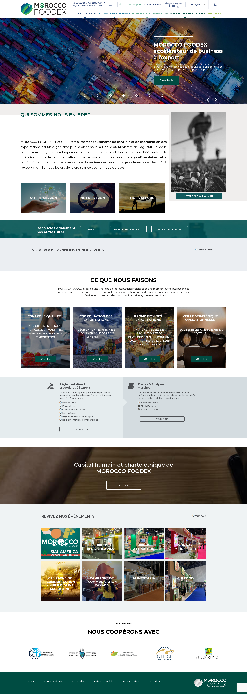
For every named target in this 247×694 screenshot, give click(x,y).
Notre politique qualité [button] (198, 196)
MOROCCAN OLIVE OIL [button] (169, 229)
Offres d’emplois (103, 681)
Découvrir (123, 485)
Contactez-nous (152, 4)
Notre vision (92, 198)
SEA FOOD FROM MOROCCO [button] (128, 229)
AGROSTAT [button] (93, 229)
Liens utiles (78, 681)
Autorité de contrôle (114, 13)
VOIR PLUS (45, 359)
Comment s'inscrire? (73, 409)
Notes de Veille (149, 409)
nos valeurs (142, 198)
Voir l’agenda (205, 249)
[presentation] (208, 99)
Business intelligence (147, 13)
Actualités (154, 681)
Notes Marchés (149, 402)
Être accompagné (130, 4)
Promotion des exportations (184, 13)
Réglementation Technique (77, 416)
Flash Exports (148, 406)
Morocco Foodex (84, 13)
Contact (29, 681)
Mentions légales (53, 681)
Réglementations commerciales (80, 419)
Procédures (69, 402)
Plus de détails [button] (172, 70)
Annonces (214, 13)
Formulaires (69, 406)
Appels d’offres (130, 681)
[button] (85, 95)
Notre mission (43, 198)
